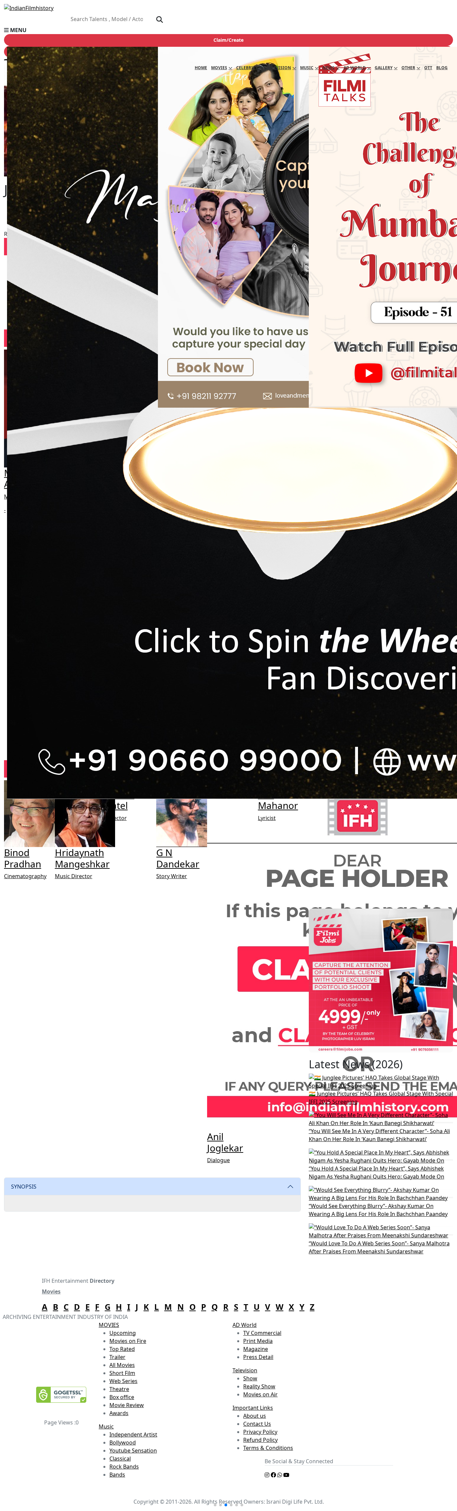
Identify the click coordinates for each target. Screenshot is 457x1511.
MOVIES (109, 1325)
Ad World (355, 68)
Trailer (117, 1357)
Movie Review (126, 1405)
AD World (245, 1325)
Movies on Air (260, 1394)
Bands (117, 1474)
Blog (442, 68)
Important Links (253, 1407)
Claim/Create (228, 40)
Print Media (258, 1341)
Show (250, 1378)
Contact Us (257, 1423)
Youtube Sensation (133, 1450)
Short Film (122, 1373)
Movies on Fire (127, 1341)
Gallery (383, 68)
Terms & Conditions (268, 1448)
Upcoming (122, 1333)
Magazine (255, 1349)
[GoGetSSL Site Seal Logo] (61, 1394)
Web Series (123, 1381)
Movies (219, 68)
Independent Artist (133, 1434)
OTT (428, 68)
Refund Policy (260, 1440)
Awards (118, 1413)
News (329, 68)
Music (306, 68)
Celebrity (247, 68)
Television (279, 68)
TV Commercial (262, 1333)
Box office (121, 1397)
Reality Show (259, 1386)
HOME (201, 68)
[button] (228, 30)
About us (254, 1415)
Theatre (119, 1389)
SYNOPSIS (23, 1186)
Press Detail (258, 1357)
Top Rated (122, 1349)
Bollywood (122, 1442)
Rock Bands (124, 1466)
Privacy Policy (260, 1431)
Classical (120, 1458)
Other (408, 68)
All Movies (122, 1365)
